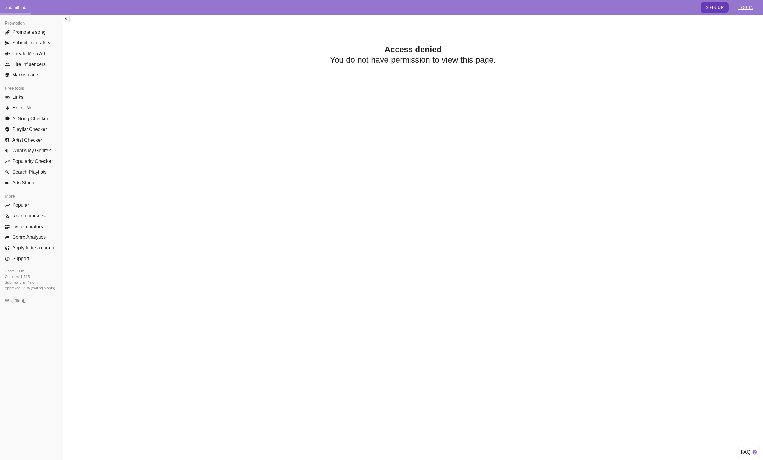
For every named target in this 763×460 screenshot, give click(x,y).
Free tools (14, 88)
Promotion (15, 23)
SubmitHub (15, 7)
